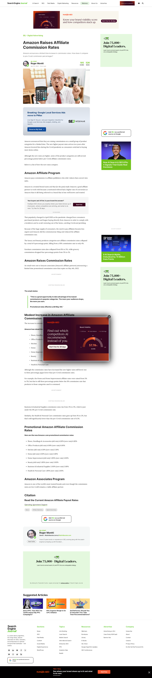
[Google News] (9, 650)
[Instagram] (13, 654)
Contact (128, 637)
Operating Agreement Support (35, 504)
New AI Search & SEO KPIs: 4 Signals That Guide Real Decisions (115, 164)
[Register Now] (116, 150)
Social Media (41, 644)
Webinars (85, 3)
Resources (75, 3)
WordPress (40, 650)
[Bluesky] (9, 654)
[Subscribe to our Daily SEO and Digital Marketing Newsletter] (139, 3)
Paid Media (51, 3)
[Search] (143, 3)
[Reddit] (17, 654)
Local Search (63, 634)
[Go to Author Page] (26, 64)
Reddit (61, 653)
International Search (65, 640)
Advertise (103, 3)
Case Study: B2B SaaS (110, 634)
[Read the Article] (33, 604)
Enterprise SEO (63, 644)
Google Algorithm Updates (89, 647)
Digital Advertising (51, 510)
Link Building (63, 631)
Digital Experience (42, 647)
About (127, 634)
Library (83, 637)
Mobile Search (63, 637)
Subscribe (129, 631)
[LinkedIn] (13, 650)
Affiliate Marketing (38, 510)
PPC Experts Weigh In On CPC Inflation (56, 611)
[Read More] (116, 243)
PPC (60, 647)
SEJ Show (84, 644)
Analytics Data (63, 650)
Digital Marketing (63, 3)
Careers (128, 640)
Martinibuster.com (65, 535)
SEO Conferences (86, 650)
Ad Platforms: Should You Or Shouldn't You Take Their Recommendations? (80, 612)
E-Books (84, 640)
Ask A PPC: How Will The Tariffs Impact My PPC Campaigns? (32, 612)
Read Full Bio (31, 541)
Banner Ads (107, 637)
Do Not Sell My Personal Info (134, 647)
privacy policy (65, 583)
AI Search (35, 3)
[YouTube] (17, 650)
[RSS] (21, 654)
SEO (43, 3)
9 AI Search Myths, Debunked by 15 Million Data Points (114, 256)
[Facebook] (21, 650)
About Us (94, 3)
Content (39, 640)
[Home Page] (17, 3)
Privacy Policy (130, 644)
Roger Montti (37, 63)
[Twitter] (25, 650)
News (27, 510)
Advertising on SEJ (109, 631)
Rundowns (84, 634)
